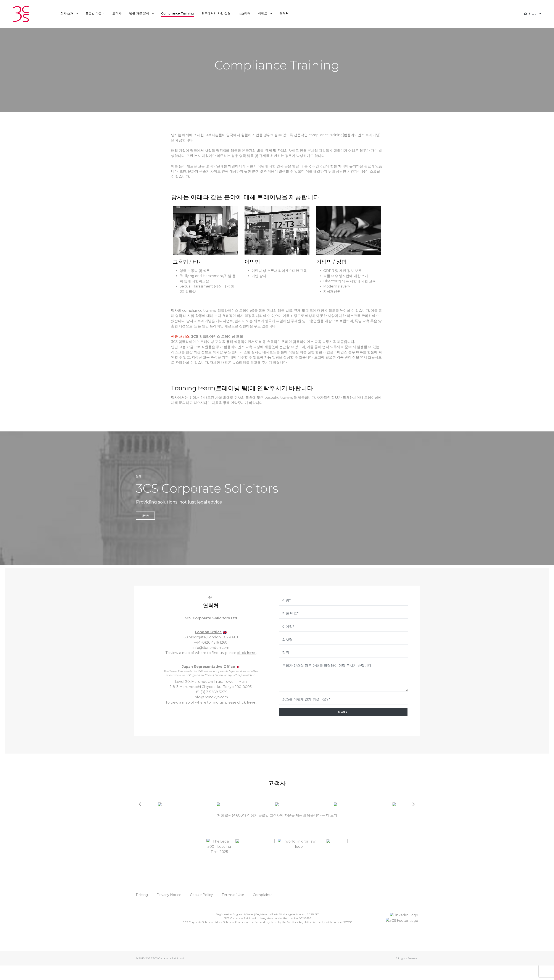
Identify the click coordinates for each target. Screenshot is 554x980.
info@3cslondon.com (211, 648)
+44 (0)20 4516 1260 (210, 642)
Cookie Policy (201, 895)
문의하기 (343, 712)
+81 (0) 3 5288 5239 (210, 692)
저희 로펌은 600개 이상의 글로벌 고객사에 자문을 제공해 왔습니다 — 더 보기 (277, 815)
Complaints (262, 895)
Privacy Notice (169, 895)
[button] (413, 804)
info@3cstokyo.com (211, 697)
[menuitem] (69, 13)
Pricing (142, 895)
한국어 (533, 14)
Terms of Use (233, 895)
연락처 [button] (145, 515)
